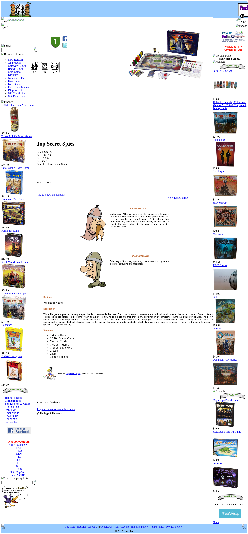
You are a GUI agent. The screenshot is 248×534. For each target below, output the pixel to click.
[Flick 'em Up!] (225, 228)
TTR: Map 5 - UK (19, 472)
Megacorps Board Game (226, 400)
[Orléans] (225, 354)
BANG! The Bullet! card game (18, 105)
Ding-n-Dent (15, 90)
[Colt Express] (225, 197)
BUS (19, 469)
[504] (225, 322)
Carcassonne (13, 400)
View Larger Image (178, 197)
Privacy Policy (174, 526)
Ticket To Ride (13, 397)
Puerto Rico (12, 406)
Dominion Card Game (13, 199)
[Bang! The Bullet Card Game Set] (14, 131)
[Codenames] (225, 165)
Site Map (81, 526)
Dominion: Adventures (225, 359)
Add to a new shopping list (51, 194)
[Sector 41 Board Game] (225, 489)
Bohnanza (6, 324)
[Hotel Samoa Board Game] (225, 457)
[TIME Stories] (225, 291)
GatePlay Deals (16, 96)
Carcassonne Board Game (15, 167)
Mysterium (218, 234)
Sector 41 (218, 463)
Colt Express (219, 171)
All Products (14, 62)
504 (215, 296)
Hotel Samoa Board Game (227, 431)
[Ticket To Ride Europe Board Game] (14, 319)
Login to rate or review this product (56, 409)
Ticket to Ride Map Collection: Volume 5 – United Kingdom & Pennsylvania (229, 105)
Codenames (219, 139)
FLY (19, 456)
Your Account (121, 526)
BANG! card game (11, 356)
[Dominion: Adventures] (225, 385)
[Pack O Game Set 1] (225, 96)
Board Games (15, 68)
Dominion (10, 410)
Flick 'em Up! (220, 202)
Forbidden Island (10, 230)
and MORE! (19, 475)
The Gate (70, 526)
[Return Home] (18, 16)
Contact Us (106, 526)
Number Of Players (18, 78)
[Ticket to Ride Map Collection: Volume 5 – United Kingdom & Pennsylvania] (225, 134)
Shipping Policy (139, 526)
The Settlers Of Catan (18, 403)
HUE (19, 447)
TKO (19, 450)
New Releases (15, 59)
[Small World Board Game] (14, 288)
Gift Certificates (16, 93)
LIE (19, 463)
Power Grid (11, 416)
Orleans (217, 328)
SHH (19, 466)
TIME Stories (220, 265)
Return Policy (157, 526)
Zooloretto (11, 422)
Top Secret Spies (73, 374)
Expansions (14, 81)
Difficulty (13, 74)
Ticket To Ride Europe (13, 293)
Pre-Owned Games (18, 87)
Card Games (14, 71)
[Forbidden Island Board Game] (14, 256)
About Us (93, 526)
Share (216, 522)
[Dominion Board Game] (14, 225)
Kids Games (14, 84)
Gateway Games (17, 65)
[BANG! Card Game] (14, 382)
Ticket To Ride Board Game (16, 136)
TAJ (19, 460)
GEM (19, 453)
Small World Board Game (15, 262)
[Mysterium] (225, 260)
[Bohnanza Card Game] (14, 350)
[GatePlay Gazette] (230, 513)
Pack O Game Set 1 (19, 444)
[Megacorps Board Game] (225, 426)
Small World (12, 413)
